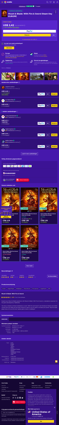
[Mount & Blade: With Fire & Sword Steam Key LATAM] (11, 235)
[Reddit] (22, 398)
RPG (49, 288)
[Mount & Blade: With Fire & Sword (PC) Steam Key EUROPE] (11, 197)
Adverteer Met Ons (6, 399)
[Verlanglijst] (50, 2)
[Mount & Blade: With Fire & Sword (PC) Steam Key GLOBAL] (48, 197)
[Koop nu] (29, 31)
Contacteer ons (5, 387)
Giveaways (47, 387)
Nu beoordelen (52, 276)
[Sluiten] (54, 407)
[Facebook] (13, 398)
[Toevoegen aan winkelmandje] (54, 35)
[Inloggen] (57, 2)
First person (35, 288)
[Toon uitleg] (20, 101)
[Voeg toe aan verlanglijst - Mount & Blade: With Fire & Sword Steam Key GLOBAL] (36, 189)
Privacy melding (11, 420)
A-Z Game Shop (9, 99)
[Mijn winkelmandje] (54, 2)
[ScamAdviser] (9, 173)
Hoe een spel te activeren (37, 387)
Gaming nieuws (48, 385)
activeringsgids (43, 56)
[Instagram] (18, 398)
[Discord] (20, 398)
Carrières (4, 389)
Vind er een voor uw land (11, 57)
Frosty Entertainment (10, 115)
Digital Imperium (9, 129)
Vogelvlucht (43, 288)
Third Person (27, 288)
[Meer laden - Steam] (31, 54)
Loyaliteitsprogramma (24, 389)
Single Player (11, 288)
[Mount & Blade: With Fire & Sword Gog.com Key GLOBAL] (29, 235)
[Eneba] (8, 2)
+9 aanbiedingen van (29, 39)
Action (4, 288)
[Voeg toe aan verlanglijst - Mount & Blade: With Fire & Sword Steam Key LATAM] (17, 227)
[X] (15, 398)
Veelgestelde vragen (36, 385)
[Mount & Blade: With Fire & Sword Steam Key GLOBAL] (29, 197)
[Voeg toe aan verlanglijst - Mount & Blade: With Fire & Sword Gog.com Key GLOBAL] (36, 227)
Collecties (21, 387)
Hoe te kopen (22, 385)
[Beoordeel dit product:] (6, 297)
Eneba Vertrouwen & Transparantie (9, 391)
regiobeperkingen (20, 56)
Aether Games (9, 140)
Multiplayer (19, 288)
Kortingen (21, 391)
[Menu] (2, 2)
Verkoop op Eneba (6, 397)
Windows (13, 362)
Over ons (4, 385)
